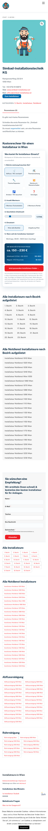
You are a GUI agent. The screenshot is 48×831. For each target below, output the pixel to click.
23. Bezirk (22, 337)
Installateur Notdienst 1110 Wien (18, 403)
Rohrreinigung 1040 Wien (31, 741)
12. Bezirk (33, 319)
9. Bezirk (31, 315)
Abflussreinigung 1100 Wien (34, 696)
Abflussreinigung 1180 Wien (33, 711)
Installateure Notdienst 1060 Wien (19, 381)
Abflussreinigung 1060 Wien (34, 689)
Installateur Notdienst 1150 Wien (18, 422)
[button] (42, 24)
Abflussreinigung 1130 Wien (13, 703)
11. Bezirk (21, 319)
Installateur (27, 103)
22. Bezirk (9, 337)
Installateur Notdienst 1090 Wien (18, 394)
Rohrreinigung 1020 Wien (28, 737)
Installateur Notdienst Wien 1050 (18, 376)
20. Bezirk (21, 333)
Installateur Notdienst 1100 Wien (18, 399)
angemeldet (16, 128)
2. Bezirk (19, 306)
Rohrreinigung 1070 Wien (12, 748)
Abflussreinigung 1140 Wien (34, 703)
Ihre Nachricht (10, 522)
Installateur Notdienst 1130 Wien (18, 413)
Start (4, 17)
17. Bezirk (21, 328)
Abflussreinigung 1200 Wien (34, 714)
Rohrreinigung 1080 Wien (31, 748)
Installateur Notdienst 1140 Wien (18, 417)
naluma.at (22, 783)
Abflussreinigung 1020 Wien (34, 682)
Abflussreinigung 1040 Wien (34, 685)
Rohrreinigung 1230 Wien (12, 755)
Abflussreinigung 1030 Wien (13, 685)
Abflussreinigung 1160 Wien (33, 707)
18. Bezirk (33, 328)
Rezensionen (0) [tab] (10, 110)
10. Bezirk (9, 319)
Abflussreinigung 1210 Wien (12, 718)
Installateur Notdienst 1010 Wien (18, 358)
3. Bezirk (31, 306)
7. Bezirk (8, 315)
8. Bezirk (19, 315)
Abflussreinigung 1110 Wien (12, 700)
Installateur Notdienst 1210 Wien (18, 449)
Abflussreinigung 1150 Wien (13, 707)
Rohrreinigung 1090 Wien (12, 752)
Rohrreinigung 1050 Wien (12, 745)
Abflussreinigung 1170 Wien (12, 711)
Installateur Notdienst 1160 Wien (18, 426)
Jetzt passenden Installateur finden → (24, 268)
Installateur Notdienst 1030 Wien (18, 367)
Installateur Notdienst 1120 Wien (18, 408)
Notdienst (37, 103)
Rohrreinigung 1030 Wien (12, 741)
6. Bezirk (31, 310)
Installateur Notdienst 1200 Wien (18, 444)
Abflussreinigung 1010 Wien (12, 682)
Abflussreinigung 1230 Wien (13, 721)
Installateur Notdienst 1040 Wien (18, 372)
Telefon (8, 514)
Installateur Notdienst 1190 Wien (18, 440)
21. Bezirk (34, 333)
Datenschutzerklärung (9, 781)
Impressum (22, 781)
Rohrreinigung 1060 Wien (31, 745)
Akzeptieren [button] (24, 827)
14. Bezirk (21, 324)
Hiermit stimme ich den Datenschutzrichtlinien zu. (21, 531)
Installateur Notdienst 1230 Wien (18, 458)
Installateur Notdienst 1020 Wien (18, 363)
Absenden (12, 537)
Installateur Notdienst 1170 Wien (18, 431)
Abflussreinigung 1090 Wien (13, 696)
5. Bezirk (11, 17)
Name (7, 499)
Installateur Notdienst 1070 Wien (18, 385)
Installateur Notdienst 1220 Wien (18, 453)
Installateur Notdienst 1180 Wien (18, 435)
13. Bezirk (9, 324)
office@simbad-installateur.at (19, 93)
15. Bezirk (34, 324)
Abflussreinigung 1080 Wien (34, 693)
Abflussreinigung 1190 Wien (13, 714)
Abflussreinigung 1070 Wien (13, 693)
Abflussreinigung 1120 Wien (33, 700)
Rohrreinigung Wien (10, 737)
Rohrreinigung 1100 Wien (31, 752)
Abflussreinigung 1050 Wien (13, 689)
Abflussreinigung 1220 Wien (34, 718)
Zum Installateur (12, 96)
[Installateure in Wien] (5, 8)
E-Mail (8, 506)
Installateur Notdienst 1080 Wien (18, 390)
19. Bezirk (9, 333)
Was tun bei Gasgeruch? (11, 805)
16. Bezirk (9, 328)
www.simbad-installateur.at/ (18, 90)
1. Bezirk (8, 306)
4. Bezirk (8, 310)
